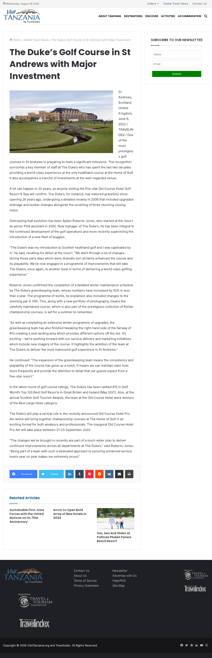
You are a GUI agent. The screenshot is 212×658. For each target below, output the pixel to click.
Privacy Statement (86, 585)
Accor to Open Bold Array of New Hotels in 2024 (69, 514)
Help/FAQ (119, 580)
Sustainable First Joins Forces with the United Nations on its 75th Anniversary (27, 516)
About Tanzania (110, 16)
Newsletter (119, 570)
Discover (151, 16)
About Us (80, 575)
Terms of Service (85, 580)
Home (16, 39)
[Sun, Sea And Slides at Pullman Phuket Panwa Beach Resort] (115, 518)
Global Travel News (175, 3)
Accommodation (189, 16)
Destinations (133, 16)
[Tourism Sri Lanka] (22, 16)
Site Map (118, 585)
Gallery (151, 3)
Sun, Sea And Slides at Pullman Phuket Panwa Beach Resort (114, 537)
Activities (168, 16)
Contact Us (199, 3)
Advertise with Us (124, 575)
